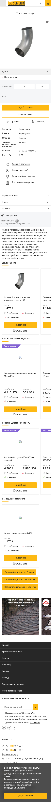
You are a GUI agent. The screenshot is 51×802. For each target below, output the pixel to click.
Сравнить (29, 313)
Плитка (5, 658)
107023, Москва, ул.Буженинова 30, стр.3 (25, 759)
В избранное (12, 313)
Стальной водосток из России (19, 572)
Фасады (6, 678)
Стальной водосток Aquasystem (20, 580)
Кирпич (5, 671)
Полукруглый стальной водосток (20, 587)
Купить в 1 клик (25, 115)
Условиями (35, 723)
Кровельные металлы (12, 652)
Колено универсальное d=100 (18, 533)
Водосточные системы (13, 684)
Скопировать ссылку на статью (16, 224)
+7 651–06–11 (15, 750)
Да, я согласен (25, 796)
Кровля (5, 645)
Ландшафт (7, 665)
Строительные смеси (12, 691)
